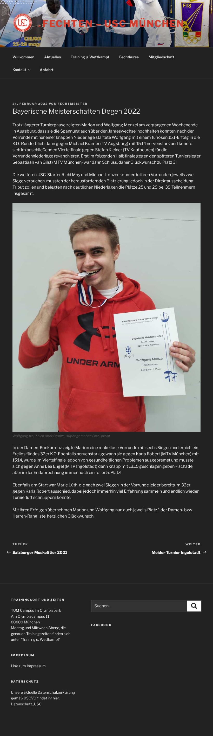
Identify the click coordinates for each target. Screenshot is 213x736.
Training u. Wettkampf (90, 57)
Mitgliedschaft (161, 57)
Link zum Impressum (28, 666)
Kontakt (19, 69)
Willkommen (23, 57)
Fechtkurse (129, 57)
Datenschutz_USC (26, 704)
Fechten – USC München (113, 23)
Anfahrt (47, 69)
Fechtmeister (73, 104)
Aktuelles (52, 57)
